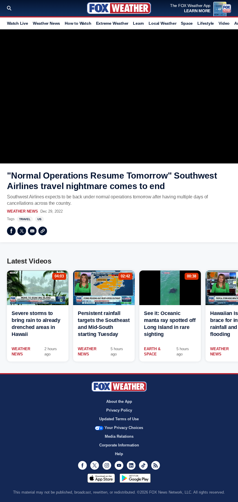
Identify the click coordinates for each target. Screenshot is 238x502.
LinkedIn (131, 465)
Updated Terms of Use (119, 419)
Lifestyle (205, 23)
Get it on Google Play (135, 478)
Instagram (106, 465)
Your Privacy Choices (123, 428)
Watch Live (17, 23)
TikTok (143, 465)
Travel (24, 219)
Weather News (46, 23)
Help (119, 454)
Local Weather (162, 23)
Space (187, 23)
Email (32, 231)
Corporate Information (119, 445)
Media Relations (119, 436)
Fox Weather (119, 8)
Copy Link (42, 231)
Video (224, 23)
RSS (155, 465)
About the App (119, 401)
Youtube (119, 465)
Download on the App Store (101, 478)
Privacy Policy (119, 410)
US (39, 219)
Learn (138, 23)
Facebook (11, 231)
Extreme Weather (112, 23)
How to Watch (78, 23)
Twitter (21, 231)
